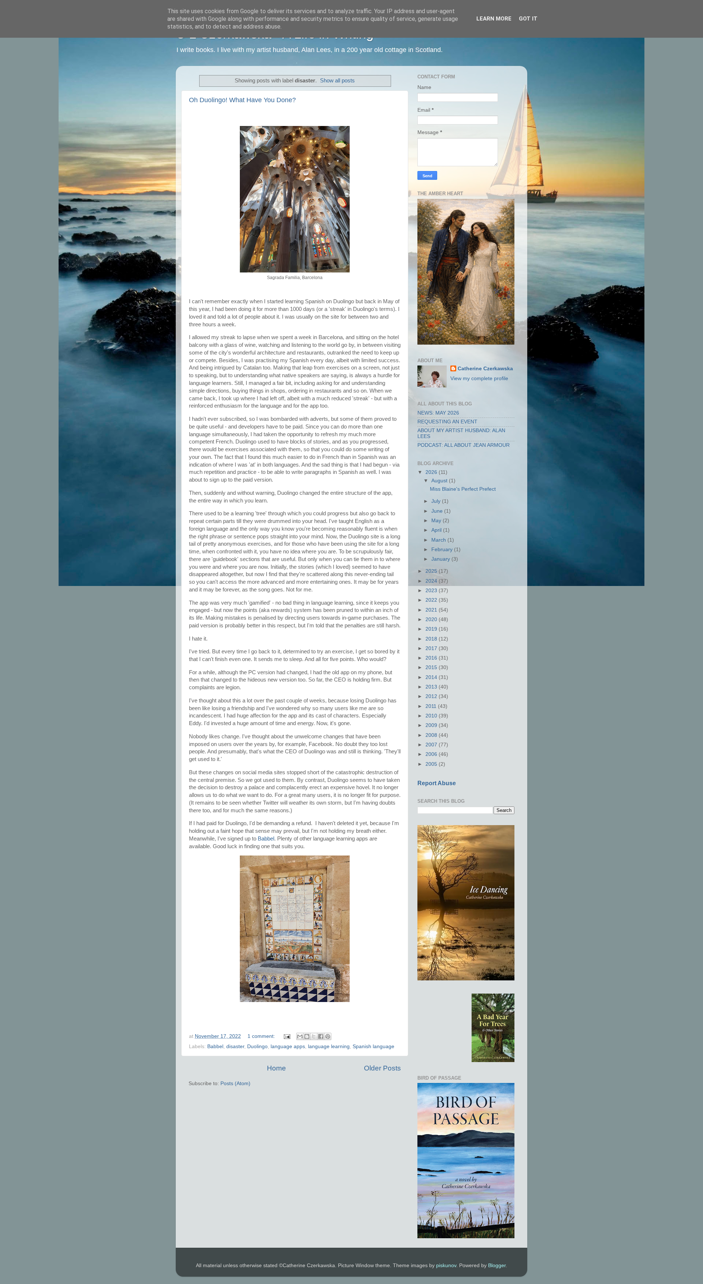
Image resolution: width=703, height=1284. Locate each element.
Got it (528, 18)
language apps (288, 1046)
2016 (432, 658)
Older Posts (382, 1068)
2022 (432, 600)
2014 (432, 677)
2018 (432, 639)
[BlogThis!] (306, 1036)
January (441, 559)
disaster (235, 1046)
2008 (432, 735)
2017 (432, 648)
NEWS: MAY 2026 (438, 413)
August (440, 480)
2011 (431, 706)
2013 (432, 687)
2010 (432, 716)
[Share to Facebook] (320, 1036)
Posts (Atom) (235, 1083)
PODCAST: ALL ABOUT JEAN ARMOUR (463, 445)
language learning (329, 1046)
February (442, 549)
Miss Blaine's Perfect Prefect (463, 489)
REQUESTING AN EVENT (447, 421)
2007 (432, 744)
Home (276, 1068)
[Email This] (300, 1036)
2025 (432, 571)
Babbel (266, 839)
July (436, 501)
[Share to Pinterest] (327, 1036)
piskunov (446, 1265)
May (437, 520)
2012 (432, 696)
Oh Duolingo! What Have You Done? (242, 100)
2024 (432, 581)
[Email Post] (286, 1036)
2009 (432, 725)
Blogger (497, 1265)
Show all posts (337, 81)
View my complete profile (479, 378)
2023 (432, 590)
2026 (432, 472)
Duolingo (257, 1046)
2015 (432, 667)
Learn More (494, 18)
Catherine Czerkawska (485, 368)
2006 (432, 754)
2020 (432, 619)
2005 (432, 764)
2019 (432, 629)
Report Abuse (436, 783)
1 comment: (262, 1036)
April (437, 530)
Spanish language (373, 1046)
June (437, 511)
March (439, 540)
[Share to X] (313, 1036)
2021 (432, 610)
